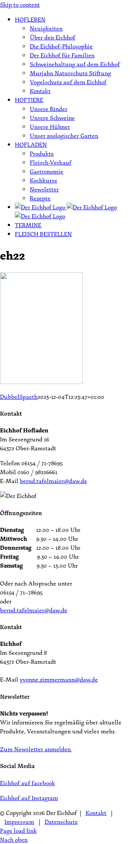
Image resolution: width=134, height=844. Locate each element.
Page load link (18, 830)
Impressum (19, 821)
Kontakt (96, 812)
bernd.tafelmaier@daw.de (53, 480)
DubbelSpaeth (19, 396)
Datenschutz (61, 821)
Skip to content (20, 4)
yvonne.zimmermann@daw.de (59, 679)
